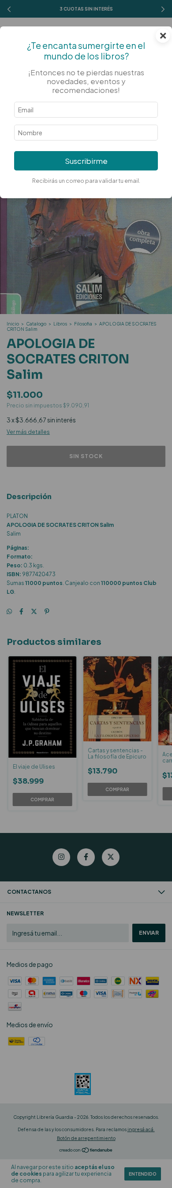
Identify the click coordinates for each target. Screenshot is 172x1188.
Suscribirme (86, 161)
